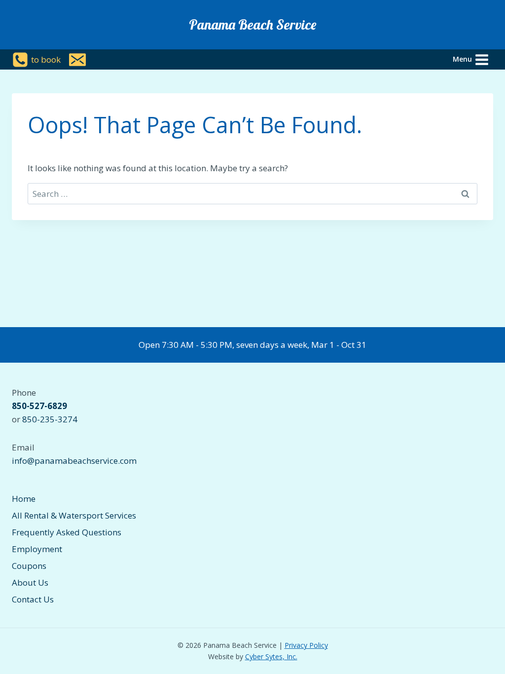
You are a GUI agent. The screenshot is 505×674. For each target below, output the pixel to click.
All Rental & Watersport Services (74, 515)
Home (24, 498)
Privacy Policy (306, 645)
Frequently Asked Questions (66, 532)
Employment (37, 549)
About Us (30, 582)
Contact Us (33, 599)
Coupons (29, 565)
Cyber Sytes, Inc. (271, 656)
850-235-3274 (49, 419)
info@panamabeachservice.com (74, 460)
